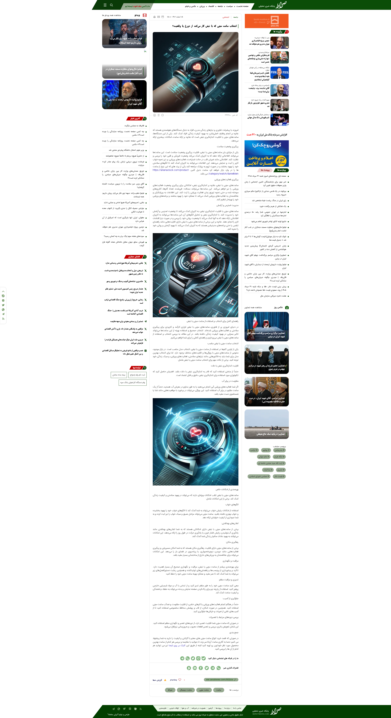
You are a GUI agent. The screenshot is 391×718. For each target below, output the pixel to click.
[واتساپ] (3, 309)
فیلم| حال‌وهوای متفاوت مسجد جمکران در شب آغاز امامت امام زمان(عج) (265, 229)
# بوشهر (266, 450)
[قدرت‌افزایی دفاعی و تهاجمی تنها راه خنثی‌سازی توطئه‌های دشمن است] (279, 57)
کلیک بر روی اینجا (177, 645)
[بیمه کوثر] (267, 161)
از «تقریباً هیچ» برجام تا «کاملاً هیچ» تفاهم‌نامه (125, 156)
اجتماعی (226, 17)
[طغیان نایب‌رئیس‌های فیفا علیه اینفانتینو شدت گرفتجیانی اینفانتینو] (279, 73)
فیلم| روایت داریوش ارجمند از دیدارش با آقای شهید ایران (265, 266)
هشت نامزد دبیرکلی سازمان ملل (273, 296)
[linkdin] (195, 668)
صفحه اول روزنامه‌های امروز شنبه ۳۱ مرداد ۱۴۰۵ (267, 176)
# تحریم (281, 470)
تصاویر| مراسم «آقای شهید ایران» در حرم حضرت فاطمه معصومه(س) (267, 400)
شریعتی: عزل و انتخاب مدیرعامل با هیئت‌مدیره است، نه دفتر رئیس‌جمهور (123, 272)
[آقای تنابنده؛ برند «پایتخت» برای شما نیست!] (279, 90)
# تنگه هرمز (279, 456)
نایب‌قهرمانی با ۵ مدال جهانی (258, 117)
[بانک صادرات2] (267, 147)
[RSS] (3, 318)
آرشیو (210, 708)
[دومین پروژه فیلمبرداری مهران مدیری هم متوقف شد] (279, 43)
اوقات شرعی (174, 708)
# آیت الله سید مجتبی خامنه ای (271, 463)
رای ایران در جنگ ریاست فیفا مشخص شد (269, 200)
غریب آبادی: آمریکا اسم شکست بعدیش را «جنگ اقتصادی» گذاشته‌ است (125, 312)
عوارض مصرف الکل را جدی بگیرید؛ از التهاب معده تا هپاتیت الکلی (123, 210)
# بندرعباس (279, 450)
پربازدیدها (281, 170)
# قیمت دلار (279, 476)
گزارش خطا (158, 680)
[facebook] (201, 668)
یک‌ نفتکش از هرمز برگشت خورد (273, 206)
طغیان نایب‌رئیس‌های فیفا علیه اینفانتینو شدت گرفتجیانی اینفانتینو (259, 76)
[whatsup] (219, 668)
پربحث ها (265, 170)
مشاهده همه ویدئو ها (111, 15)
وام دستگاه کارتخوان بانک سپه (132, 382)
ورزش (202, 6)
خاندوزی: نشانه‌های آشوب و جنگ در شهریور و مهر (124, 281)
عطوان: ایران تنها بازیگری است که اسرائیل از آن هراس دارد (123, 219)
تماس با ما (237, 708)
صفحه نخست (242, 6)
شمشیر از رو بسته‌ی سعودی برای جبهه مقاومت (126, 321)
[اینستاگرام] (3, 300)
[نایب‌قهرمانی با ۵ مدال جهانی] (279, 120)
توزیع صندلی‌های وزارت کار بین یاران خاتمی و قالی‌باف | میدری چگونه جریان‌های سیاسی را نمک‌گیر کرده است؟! (265, 277)
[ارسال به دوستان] (158, 17)
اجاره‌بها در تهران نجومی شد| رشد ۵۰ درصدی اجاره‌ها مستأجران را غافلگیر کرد (265, 214)
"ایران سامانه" (113, 714)
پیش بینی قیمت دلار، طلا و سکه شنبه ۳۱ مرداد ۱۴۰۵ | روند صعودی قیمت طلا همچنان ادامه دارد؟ (265, 288)
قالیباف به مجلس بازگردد (134, 125)
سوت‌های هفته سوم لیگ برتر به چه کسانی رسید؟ (124, 236)
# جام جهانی (264, 456)
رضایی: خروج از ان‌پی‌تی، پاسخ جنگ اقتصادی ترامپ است (123, 301)
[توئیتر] (3, 305)
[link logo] (273, 5)
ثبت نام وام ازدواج (137, 375)
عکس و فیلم (190, 6)
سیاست (229, 6)
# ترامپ (253, 450)
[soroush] (189, 668)
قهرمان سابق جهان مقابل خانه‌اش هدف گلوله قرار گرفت (123, 243)
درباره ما (227, 708)
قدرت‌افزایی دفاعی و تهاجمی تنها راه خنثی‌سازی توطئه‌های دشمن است (258, 59)
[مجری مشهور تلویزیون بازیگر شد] (279, 105)
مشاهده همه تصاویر (253, 307)
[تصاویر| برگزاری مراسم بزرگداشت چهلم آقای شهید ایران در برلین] (267, 326)
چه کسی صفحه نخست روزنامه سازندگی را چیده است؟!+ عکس (123, 133)
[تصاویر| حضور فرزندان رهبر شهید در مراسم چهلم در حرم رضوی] (267, 359)
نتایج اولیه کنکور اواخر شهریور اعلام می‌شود (268, 221)
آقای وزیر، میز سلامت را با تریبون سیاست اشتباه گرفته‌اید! (123, 185)
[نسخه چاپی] (154, 17)
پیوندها (218, 708)
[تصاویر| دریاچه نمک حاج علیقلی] (267, 424)
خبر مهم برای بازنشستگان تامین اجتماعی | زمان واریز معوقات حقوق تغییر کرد (265, 183)
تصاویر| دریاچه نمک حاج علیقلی (271, 434)
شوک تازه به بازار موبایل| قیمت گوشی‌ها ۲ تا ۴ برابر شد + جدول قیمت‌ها (265, 238)
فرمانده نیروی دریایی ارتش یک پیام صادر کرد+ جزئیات (123, 163)
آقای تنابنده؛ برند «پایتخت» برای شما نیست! (258, 90)
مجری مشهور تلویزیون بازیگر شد (258, 105)
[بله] (3, 295)
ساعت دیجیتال (186, 690)
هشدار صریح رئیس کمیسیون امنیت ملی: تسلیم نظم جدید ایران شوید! (124, 290)
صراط (170, 690)
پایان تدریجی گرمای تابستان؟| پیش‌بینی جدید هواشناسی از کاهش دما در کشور (265, 247)
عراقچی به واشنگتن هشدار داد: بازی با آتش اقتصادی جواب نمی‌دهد (124, 330)
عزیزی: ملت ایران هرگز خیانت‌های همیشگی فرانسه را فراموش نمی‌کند (124, 341)
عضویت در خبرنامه (199, 708)
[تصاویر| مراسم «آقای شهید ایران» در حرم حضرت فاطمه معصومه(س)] (267, 391)
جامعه (220, 6)
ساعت (218, 690)
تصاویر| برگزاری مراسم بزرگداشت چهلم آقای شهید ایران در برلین (265, 257)
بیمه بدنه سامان (118, 375)
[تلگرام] (3, 314)
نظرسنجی (162, 708)
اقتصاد (211, 6)
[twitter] (207, 668)
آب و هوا (185, 708)
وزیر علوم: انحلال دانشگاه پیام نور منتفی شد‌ (126, 150)
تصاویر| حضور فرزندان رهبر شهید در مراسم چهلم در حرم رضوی (267, 367)
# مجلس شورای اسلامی (259, 476)
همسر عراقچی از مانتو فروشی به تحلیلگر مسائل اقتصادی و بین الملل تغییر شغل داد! (122, 352)
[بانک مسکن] (267, 21)
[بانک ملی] (267, 135)
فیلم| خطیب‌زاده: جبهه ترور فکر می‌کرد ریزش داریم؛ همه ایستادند (126, 41)
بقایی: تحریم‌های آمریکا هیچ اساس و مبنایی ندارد (124, 202)
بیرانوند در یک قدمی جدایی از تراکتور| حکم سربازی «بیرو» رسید (265, 193)
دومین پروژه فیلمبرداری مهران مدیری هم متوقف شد (259, 42)
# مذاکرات (268, 470)
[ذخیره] (163, 17)
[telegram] (213, 668)
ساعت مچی (204, 690)
